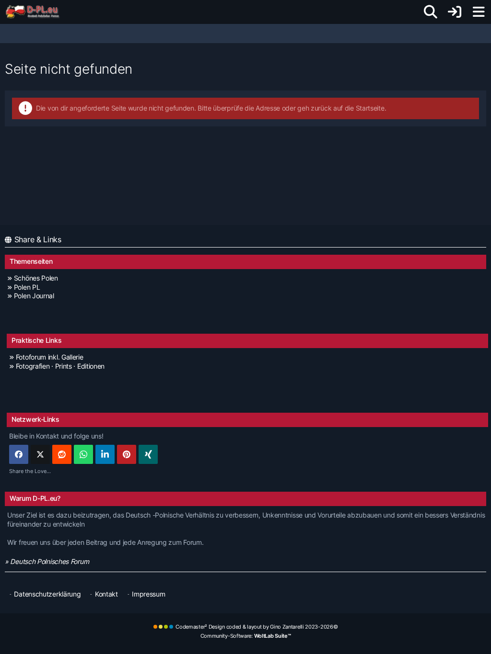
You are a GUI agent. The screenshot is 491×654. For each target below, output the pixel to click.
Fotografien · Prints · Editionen (60, 366)
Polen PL (27, 287)
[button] (105, 454)
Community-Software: (245, 635)
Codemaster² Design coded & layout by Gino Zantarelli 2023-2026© (256, 626)
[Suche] (430, 12)
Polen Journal (34, 296)
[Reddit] (61, 454)
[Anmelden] (454, 12)
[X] (40, 454)
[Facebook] (18, 454)
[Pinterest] (126, 454)
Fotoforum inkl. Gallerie (49, 357)
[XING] (148, 454)
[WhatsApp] (83, 454)
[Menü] (478, 12)
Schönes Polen (36, 278)
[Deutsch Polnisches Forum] (36, 12)
